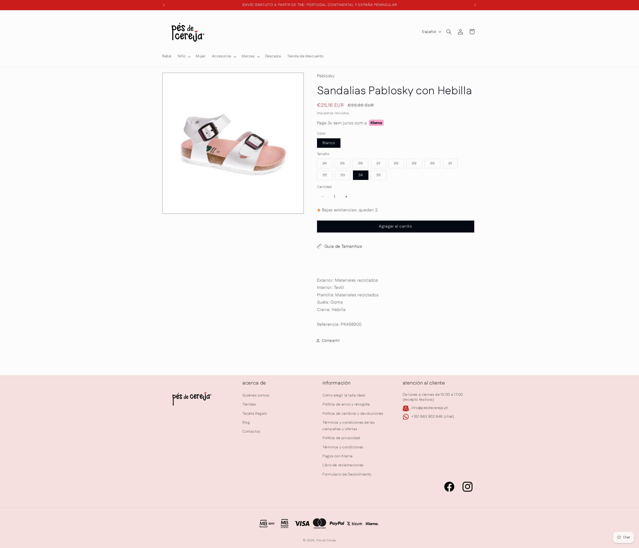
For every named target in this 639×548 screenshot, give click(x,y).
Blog (246, 422)
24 (327, 164)
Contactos (251, 431)
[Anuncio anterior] (163, 5)
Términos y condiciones (342, 447)
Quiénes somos (255, 395)
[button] (183, 56)
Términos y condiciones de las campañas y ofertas (348, 426)
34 (360, 174)
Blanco (328, 142)
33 (345, 176)
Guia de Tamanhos (343, 246)
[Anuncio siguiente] (475, 5)
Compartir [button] (331, 340)
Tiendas (249, 404)
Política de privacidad (341, 438)
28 (399, 164)
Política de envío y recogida (346, 404)
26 (363, 164)
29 (417, 164)
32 (327, 176)
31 (453, 164)
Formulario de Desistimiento (346, 474)
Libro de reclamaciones (343, 465)
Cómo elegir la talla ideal (343, 395)
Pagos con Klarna (337, 456)
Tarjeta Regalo (254, 413)
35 (381, 176)
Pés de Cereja (326, 540)
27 (381, 164)
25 (345, 164)
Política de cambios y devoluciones (352, 413)
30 (435, 164)
